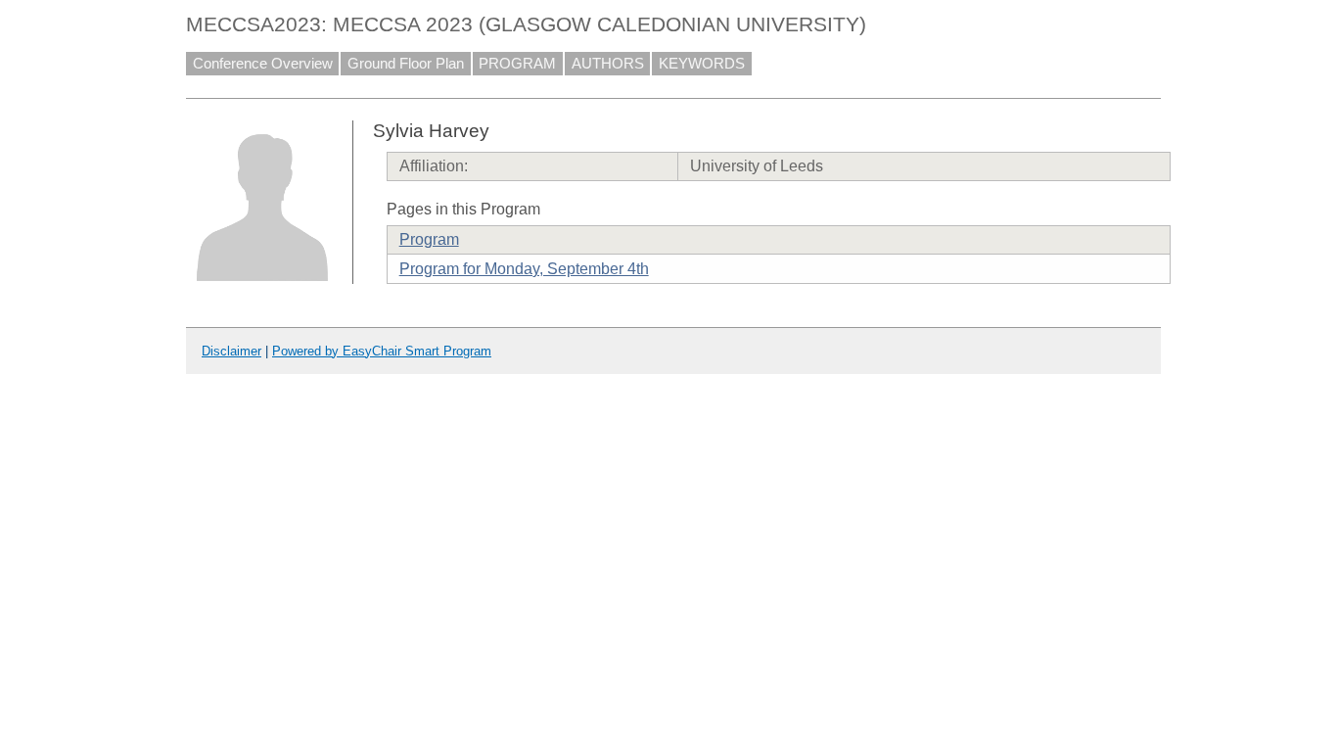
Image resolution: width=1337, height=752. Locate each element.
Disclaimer (231, 351)
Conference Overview (263, 63)
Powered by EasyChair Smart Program (381, 351)
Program (429, 239)
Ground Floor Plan (405, 63)
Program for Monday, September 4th (524, 268)
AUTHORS (608, 63)
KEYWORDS (702, 63)
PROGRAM (517, 63)
